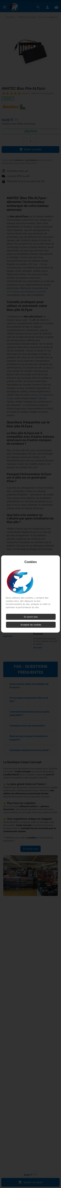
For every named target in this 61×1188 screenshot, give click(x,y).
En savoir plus (31, 617)
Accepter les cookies (30, 625)
